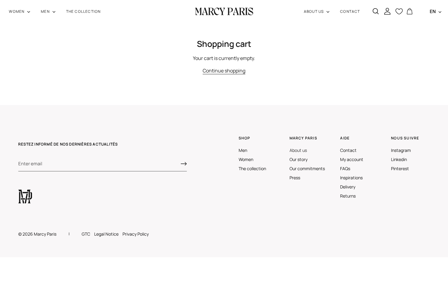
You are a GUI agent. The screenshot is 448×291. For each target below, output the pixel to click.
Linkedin (399, 159)
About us (298, 150)
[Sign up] (184, 164)
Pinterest (400, 168)
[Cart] (409, 11)
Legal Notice (106, 234)
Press (295, 178)
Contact (348, 150)
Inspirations (351, 178)
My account (351, 159)
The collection (252, 168)
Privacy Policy (136, 234)
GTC (86, 234)
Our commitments (307, 168)
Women (246, 159)
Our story (299, 159)
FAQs (345, 168)
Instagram (401, 150)
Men (243, 150)
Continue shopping (224, 70)
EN (433, 11)
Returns (348, 196)
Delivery (347, 187)
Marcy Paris (45, 234)
